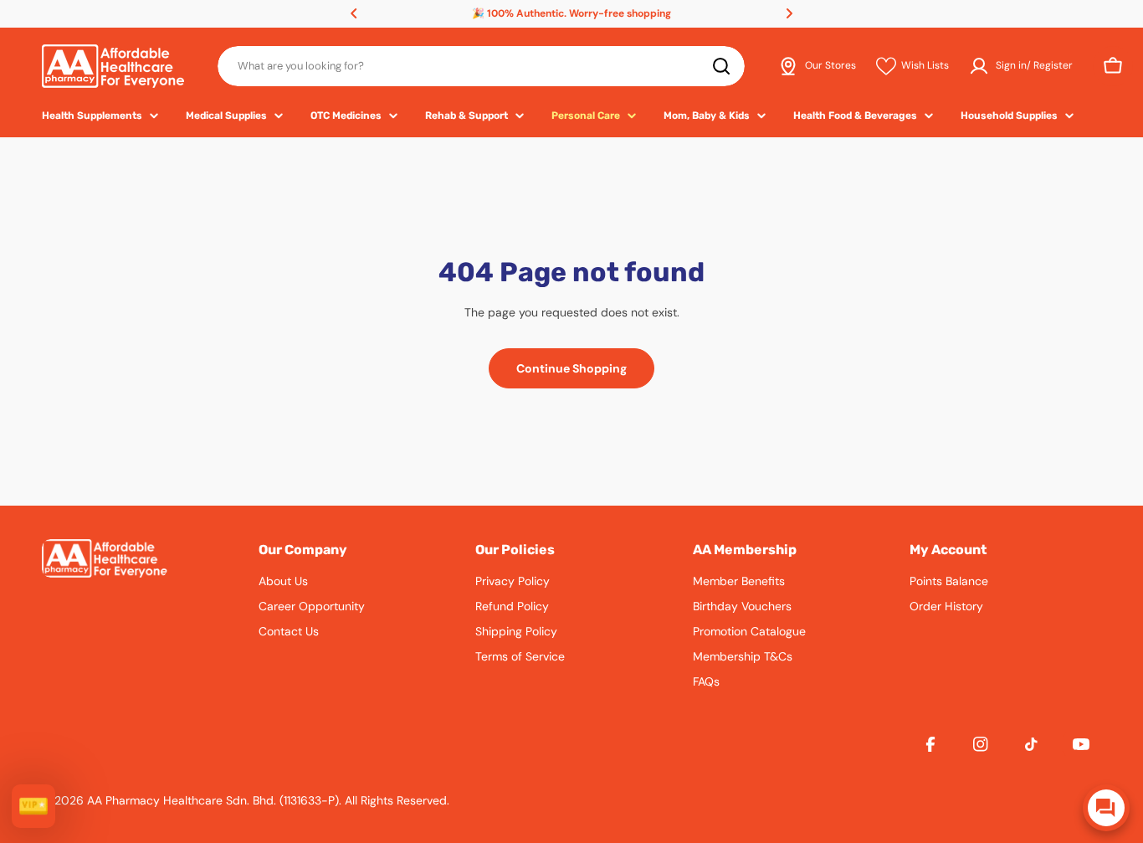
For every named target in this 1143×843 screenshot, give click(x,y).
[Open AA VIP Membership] (33, 806)
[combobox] (481, 66)
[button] (354, 13)
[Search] (721, 66)
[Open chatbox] (1106, 807)
